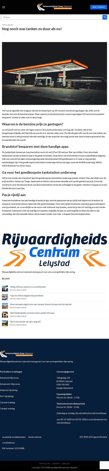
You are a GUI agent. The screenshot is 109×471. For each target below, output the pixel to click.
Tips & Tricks (7, 25)
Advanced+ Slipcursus (10, 384)
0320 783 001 (62, 384)
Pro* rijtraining (6, 396)
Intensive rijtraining (9, 390)
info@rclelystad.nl (64, 388)
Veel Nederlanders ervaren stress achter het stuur (32, 313)
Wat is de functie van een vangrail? (25, 321)
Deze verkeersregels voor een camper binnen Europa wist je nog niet (41, 304)
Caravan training (7, 402)
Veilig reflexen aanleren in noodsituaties (28, 286)
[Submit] (104, 17)
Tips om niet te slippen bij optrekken (26, 295)
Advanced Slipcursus (9, 377)
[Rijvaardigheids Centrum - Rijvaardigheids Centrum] (54, 7)
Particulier (44, 464)
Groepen (56, 464)
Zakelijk (66, 464)
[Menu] (3, 7)
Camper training (7, 408)
